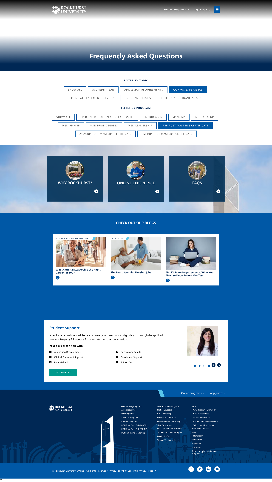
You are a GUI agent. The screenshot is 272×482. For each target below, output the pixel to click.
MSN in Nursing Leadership (133, 432)
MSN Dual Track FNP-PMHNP (134, 429)
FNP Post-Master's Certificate (185, 125)
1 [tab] (195, 366)
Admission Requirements (143, 89)
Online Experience (164, 425)
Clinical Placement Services (93, 98)
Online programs (191, 393)
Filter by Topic (136, 80)
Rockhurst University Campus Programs (204, 452)
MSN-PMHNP (71, 125)
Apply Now (196, 443)
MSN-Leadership (140, 125)
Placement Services (200, 428)
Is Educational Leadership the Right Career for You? (78, 271)
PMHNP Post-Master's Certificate (167, 134)
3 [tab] (205, 366)
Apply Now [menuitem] (201, 9)
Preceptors (196, 447)
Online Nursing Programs (131, 406)
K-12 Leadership (164, 413)
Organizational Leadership (168, 421)
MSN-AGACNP (204, 117)
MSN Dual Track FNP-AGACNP (134, 425)
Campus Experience (188, 89)
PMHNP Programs (129, 421)
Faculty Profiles (163, 436)
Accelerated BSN (128, 409)
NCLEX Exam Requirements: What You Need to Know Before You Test (190, 274)
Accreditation (103, 89)
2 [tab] (200, 366)
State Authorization (201, 417)
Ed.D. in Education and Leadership (107, 117)
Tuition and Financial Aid (203, 425)
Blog (194, 432)
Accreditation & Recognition (205, 421)
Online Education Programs (168, 406)
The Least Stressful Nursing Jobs (131, 272)
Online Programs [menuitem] (175, 9)
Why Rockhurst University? (204, 409)
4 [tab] (209, 366)
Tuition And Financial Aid (181, 98)
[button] (63, 372)
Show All (75, 89)
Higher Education (164, 409)
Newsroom (198, 435)
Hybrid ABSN (153, 117)
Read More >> (58, 278)
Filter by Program (136, 108)
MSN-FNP (179, 117)
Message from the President (169, 428)
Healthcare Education (166, 417)
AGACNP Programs (129, 417)
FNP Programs (127, 413)
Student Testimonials (166, 440)
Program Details (138, 98)
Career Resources (201, 413)
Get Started (197, 439)
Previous (213, 365)
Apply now (216, 393)
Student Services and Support (170, 432)
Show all (63, 117)
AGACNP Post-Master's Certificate (105, 134)
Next (219, 365)
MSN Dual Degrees (104, 125)
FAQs (194, 406)
